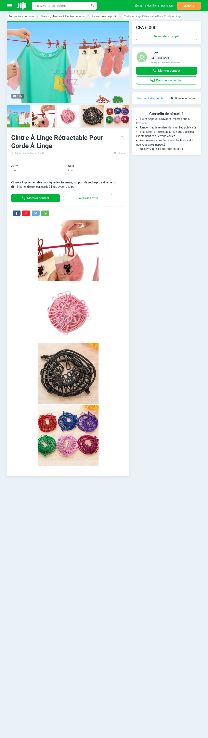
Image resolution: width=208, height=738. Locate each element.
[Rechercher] (93, 6)
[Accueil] (22, 6)
